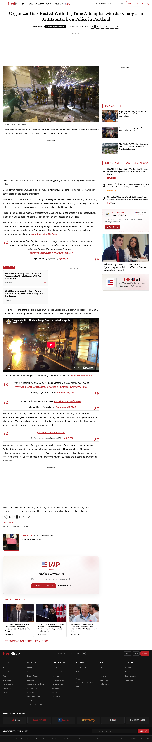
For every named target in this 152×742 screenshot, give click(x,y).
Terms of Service (8, 739)
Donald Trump (32, 676)
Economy (30, 680)
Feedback (30, 739)
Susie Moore (56, 676)
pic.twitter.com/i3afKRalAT (67, 401)
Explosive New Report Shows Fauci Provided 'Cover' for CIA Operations (133, 114)
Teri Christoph (75, 634)
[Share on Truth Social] (97, 27)
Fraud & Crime (32, 692)
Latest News (7, 672)
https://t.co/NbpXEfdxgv (42, 253)
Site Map (54, 739)
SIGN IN (119, 4)
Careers (103, 676)
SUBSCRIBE (133, 4)
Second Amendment (34, 704)
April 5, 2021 (65, 258)
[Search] (143, 3)
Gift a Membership (131, 672)
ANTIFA (5, 526)
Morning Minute (8, 684)
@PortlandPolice (23, 387)
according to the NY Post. (44, 234)
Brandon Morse (57, 684)
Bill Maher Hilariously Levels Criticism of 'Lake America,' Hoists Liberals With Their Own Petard (18, 627)
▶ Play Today (112, 227)
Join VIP (144, 653)
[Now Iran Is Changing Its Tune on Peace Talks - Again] (110, 132)
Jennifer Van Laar (58, 672)
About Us (103, 668)
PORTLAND (16, 526)
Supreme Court (32, 700)
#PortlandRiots (40, 387)
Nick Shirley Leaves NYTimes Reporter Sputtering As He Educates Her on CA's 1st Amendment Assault (125, 267)
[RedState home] (11, 653)
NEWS (30, 4)
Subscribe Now (64, 585)
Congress (30, 672)
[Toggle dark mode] (148, 3)
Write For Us (104, 684)
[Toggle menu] (3, 3)
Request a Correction (43, 739)
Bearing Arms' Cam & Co (85, 683)
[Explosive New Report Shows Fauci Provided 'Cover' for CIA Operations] (110, 116)
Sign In (128, 653)
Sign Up (143, 731)
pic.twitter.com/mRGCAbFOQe (72, 387)
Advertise (103, 672)
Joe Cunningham (58, 680)
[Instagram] (74, 653)
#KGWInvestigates (63, 253)
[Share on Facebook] (102, 27)
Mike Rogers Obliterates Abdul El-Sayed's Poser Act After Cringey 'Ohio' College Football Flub (84, 627)
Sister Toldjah (56, 696)
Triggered (79, 679)
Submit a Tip (104, 680)
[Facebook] (79, 653)
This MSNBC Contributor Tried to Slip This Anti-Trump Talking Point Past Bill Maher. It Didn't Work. (128, 171)
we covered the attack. (81, 376)
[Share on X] (93, 27)
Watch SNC (129, 680)
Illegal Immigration (34, 696)
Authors (5, 692)
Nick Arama (38, 27)
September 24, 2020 (65, 392)
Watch (5, 676)
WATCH (49, 4)
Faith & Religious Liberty (35, 684)
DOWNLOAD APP (104, 4)
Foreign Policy (32, 688)
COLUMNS (39, 4)
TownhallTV (7, 688)
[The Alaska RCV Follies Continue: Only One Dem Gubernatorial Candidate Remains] (110, 148)
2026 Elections (32, 668)
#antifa (52, 387)
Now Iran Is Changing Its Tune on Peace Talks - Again (133, 129)
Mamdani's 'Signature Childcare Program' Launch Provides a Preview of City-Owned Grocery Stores (128, 185)
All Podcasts (80, 687)
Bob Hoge (55, 692)
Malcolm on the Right (83, 668)
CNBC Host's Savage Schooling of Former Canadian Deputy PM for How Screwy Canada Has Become (51, 627)
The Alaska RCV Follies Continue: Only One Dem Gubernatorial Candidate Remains (133, 146)
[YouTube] (84, 653)
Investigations (8, 680)
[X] (70, 653)
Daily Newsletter (130, 676)
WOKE (26, 526)
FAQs (136, 653)
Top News (6, 668)
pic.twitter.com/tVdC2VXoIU (51, 432)
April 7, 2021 (68, 438)
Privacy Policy (20, 739)
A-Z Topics (31, 662)
